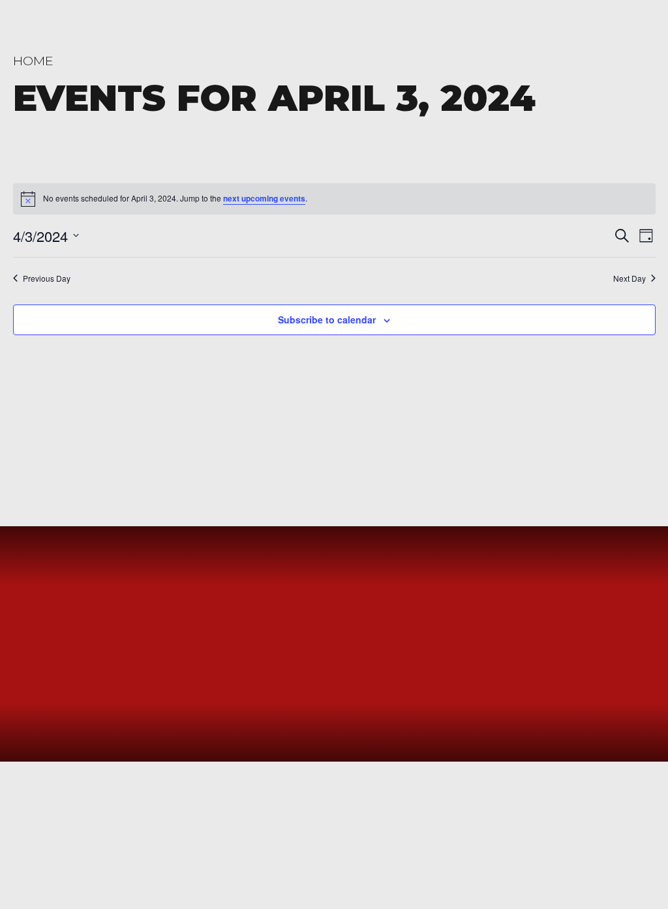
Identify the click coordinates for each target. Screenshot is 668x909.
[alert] (334, 199)
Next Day (629, 278)
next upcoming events (264, 198)
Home (33, 60)
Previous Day (46, 278)
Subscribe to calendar (327, 319)
